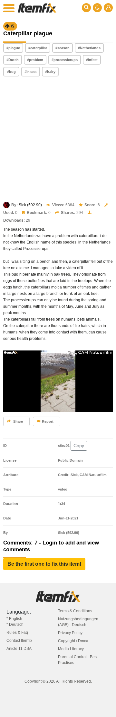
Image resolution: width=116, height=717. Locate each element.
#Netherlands (89, 48)
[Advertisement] (58, 140)
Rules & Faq (17, 632)
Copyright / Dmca (73, 641)
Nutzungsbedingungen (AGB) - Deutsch (78, 622)
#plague (13, 48)
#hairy (50, 72)
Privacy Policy (70, 633)
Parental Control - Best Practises (78, 660)
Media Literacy (71, 649)
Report (47, 421)
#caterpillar (37, 48)
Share (17, 421)
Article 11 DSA (19, 648)
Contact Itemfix (19, 640)
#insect (30, 72)
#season (62, 48)
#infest (92, 60)
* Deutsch (15, 624)
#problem (35, 60)
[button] (44, 564)
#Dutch (12, 60)
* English (14, 618)
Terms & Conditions (75, 611)
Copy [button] (78, 445)
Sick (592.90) (30, 205)
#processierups (65, 60)
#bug (11, 72)
